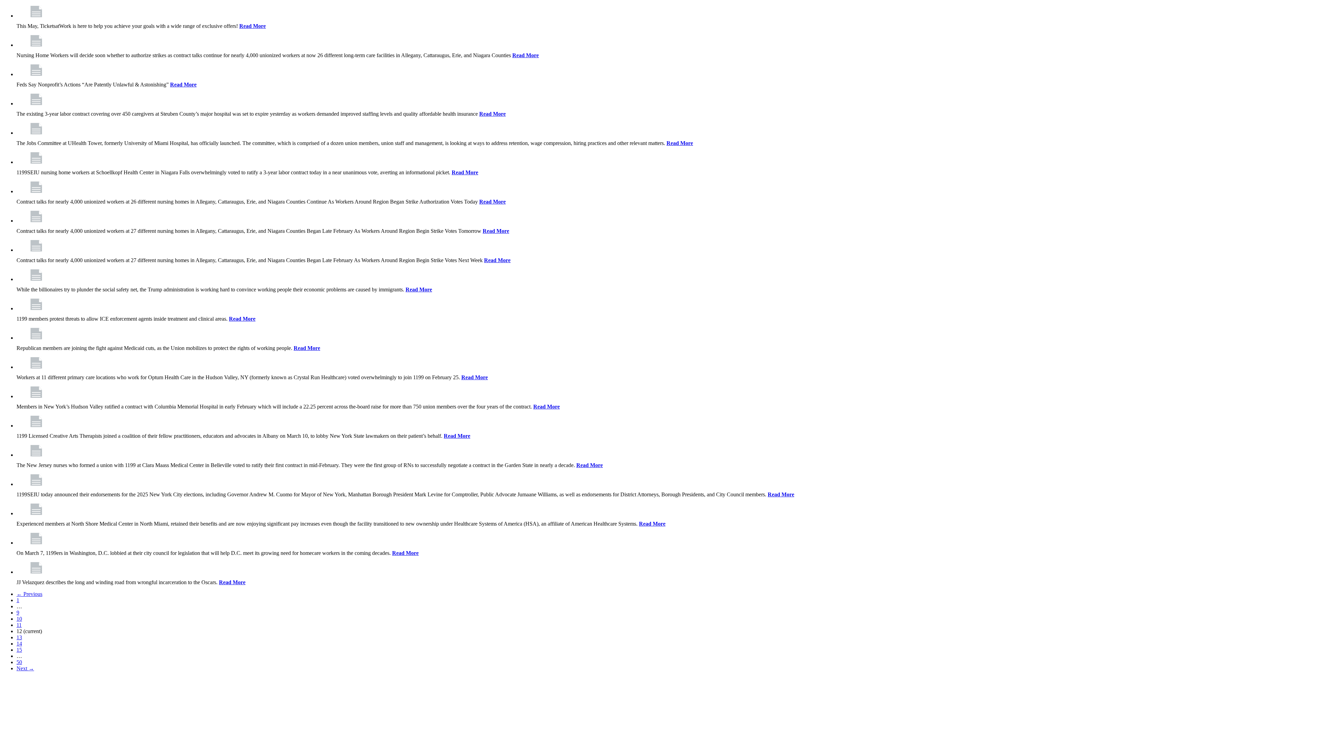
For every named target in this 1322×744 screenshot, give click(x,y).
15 (19, 650)
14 (19, 644)
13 (19, 637)
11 (19, 625)
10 (19, 619)
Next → (25, 668)
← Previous (29, 594)
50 (19, 662)
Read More (252, 26)
